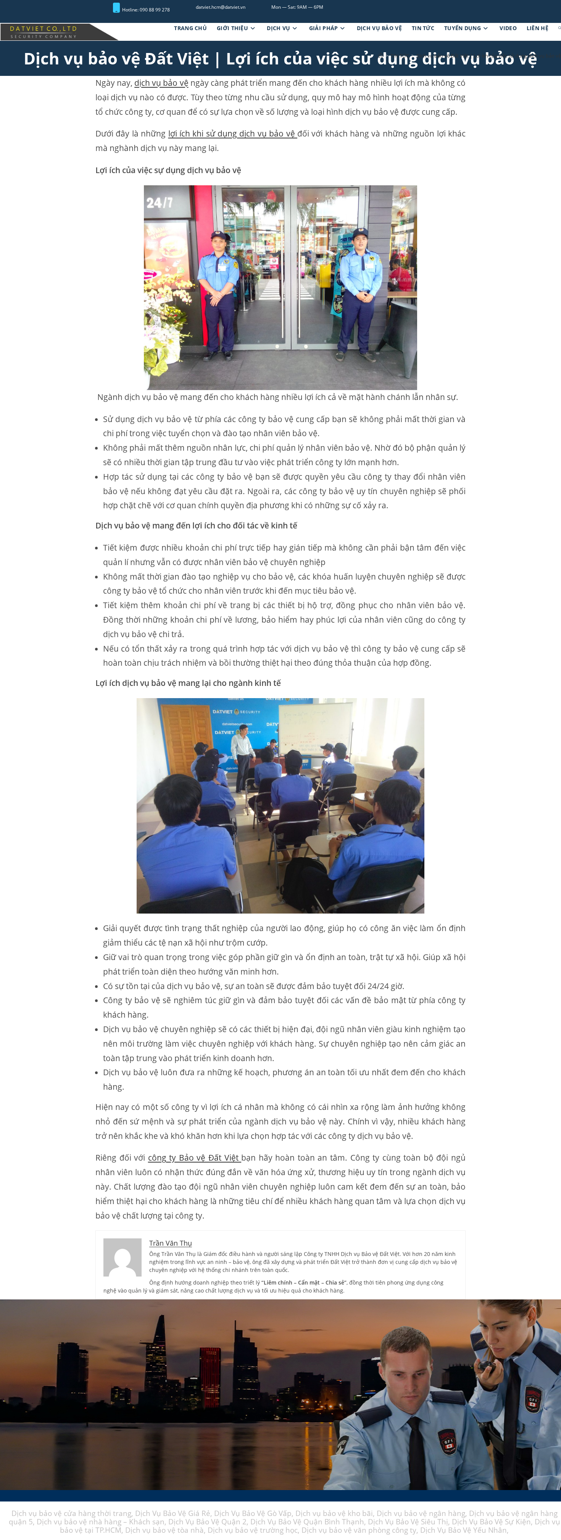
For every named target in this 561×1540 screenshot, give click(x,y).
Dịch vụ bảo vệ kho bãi (334, 1514)
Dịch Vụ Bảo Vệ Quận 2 (207, 1522)
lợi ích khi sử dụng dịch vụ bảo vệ (232, 133)
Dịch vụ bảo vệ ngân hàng (421, 1514)
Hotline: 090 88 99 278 (146, 9)
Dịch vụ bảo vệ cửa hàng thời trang (71, 1514)
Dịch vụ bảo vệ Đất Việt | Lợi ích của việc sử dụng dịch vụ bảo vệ (488, 56)
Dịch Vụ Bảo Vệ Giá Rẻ (172, 1514)
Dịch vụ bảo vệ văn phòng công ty (358, 1530)
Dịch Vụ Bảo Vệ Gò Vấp (253, 1514)
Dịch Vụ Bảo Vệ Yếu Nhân (463, 1530)
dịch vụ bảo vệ (161, 83)
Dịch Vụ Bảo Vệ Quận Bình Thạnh (307, 1522)
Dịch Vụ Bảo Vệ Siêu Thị (408, 1522)
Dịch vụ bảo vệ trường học (253, 1530)
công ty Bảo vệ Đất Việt (194, 1158)
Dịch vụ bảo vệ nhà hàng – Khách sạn (100, 1522)
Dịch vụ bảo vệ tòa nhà (164, 1530)
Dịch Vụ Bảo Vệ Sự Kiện (491, 1522)
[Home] (380, 56)
